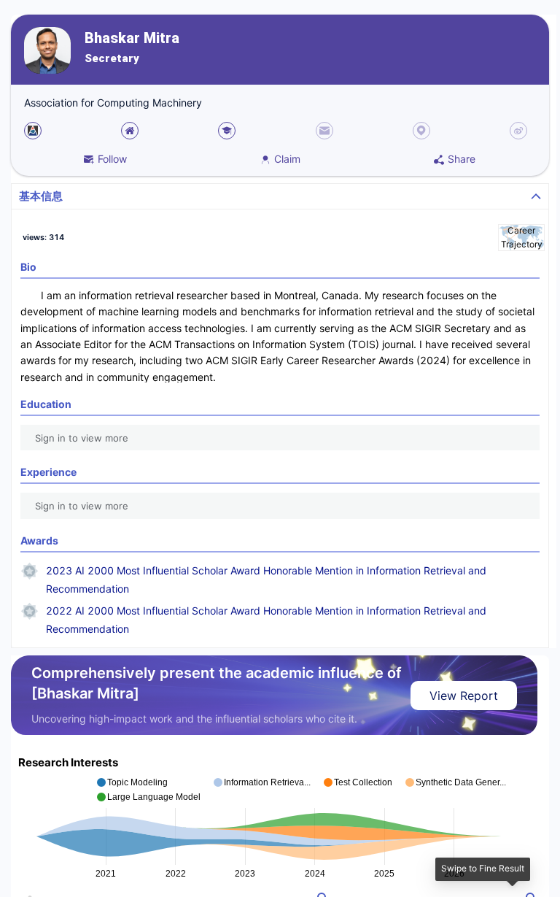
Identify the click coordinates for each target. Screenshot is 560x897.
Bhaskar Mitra (132, 38)
